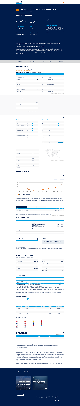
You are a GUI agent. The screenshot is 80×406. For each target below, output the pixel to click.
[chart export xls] (61, 176)
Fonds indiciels (48, 400)
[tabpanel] (23, 383)
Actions (23, 5)
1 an (27, 178)
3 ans (30, 178)
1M (20, 178)
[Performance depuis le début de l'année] (34, 21)
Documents (61, 61)
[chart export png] (63, 176)
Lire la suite (47, 32)
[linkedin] (55, 400)
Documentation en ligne (49, 396)
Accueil (17, 5)
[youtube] (58, 400)
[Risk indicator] (26, 296)
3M (22, 178)
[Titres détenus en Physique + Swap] (37, 270)
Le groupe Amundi (39, 398)
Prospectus (20, 338)
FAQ (46, 397)
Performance (32, 61)
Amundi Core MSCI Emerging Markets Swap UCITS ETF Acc (32, 5)
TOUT (46, 178)
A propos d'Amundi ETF (39, 397)
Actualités (37, 396)
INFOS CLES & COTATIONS (47, 61)
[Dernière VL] (22, 20)
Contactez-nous (57, 397)
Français (39, 338)
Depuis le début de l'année (40, 178)
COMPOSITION (19, 61)
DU (52, 178)
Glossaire (47, 398)
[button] (60, 5)
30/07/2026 (50, 338)
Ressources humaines (39, 400)
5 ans (33, 178)
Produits (20, 5)
